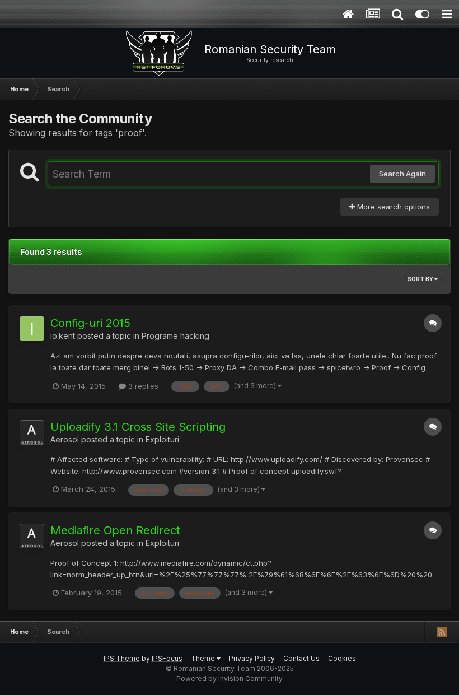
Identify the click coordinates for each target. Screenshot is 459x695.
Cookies (342, 658)
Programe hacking (175, 335)
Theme (204, 658)
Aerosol (64, 439)
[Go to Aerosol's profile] (32, 432)
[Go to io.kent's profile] (32, 328)
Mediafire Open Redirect (115, 530)
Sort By (421, 279)
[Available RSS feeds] (441, 631)
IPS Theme (122, 658)
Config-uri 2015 (90, 323)
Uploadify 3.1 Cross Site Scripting (138, 426)
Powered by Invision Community (229, 678)
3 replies (142, 385)
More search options (392, 206)
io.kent (62, 335)
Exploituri (162, 439)
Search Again (402, 173)
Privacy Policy (252, 658)
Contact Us (301, 658)
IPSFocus (167, 658)
